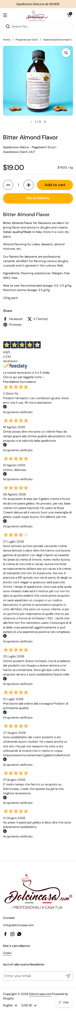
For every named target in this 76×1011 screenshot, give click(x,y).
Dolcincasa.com (40, 994)
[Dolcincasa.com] (37, 15)
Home (6, 39)
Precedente (11, 382)
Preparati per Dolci (27, 39)
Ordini (7, 953)
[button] (69, 15)
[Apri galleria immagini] (66, 52)
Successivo (28, 382)
